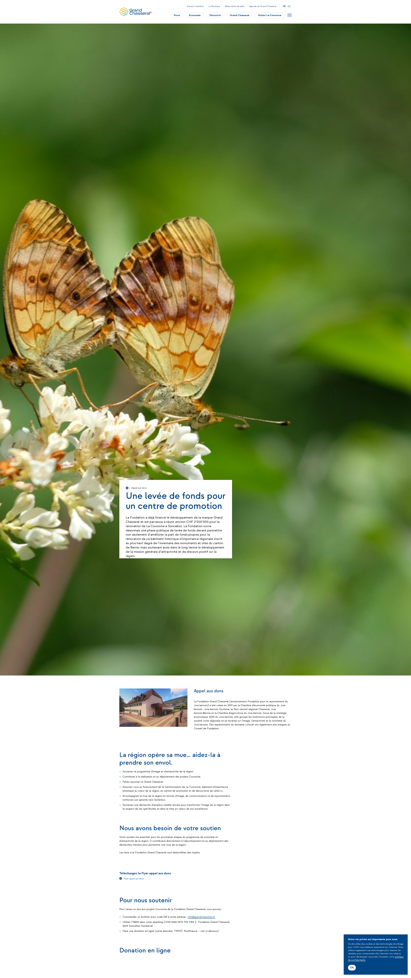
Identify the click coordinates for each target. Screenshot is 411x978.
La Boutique (214, 6)
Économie (195, 15)
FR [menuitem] (284, 6)
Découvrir (215, 15)
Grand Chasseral (239, 15)
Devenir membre (195, 6)
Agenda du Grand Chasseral (262, 6)
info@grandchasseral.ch (201, 917)
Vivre (177, 15)
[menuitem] (284, 6)
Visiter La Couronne (269, 15)
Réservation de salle (234, 6)
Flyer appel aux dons (134, 878)
